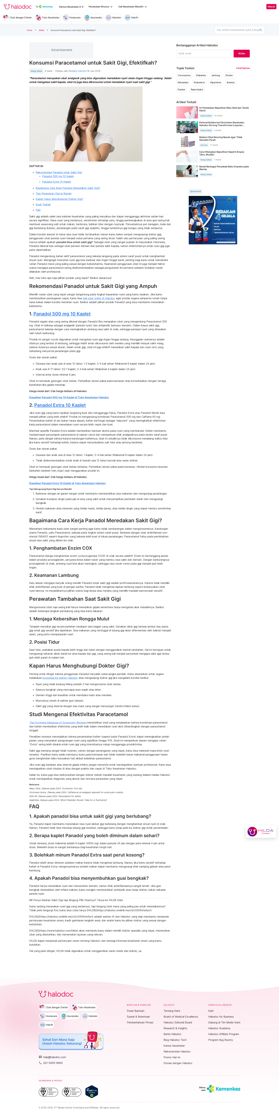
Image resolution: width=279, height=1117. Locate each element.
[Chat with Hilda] (261, 832)
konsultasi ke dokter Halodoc (60, 677)
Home (29, 30)
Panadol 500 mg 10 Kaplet (58, 176)
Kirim (241, 53)
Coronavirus (184, 75)
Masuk (271, 6)
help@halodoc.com (52, 1057)
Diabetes (201, 75)
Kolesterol (199, 82)
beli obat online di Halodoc (99, 298)
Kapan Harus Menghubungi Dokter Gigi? (59, 199)
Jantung (215, 75)
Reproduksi (197, 89)
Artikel (41, 30)
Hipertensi (215, 82)
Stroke (229, 75)
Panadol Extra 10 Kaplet (56, 181)
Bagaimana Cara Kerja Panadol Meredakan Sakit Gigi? (68, 188)
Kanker (181, 89)
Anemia (230, 82)
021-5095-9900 (51, 1063)
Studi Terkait (43, 204)
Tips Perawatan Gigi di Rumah (54, 193)
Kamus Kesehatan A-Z (71, 6)
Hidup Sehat (36, 71)
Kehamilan (183, 82)
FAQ (38, 210)
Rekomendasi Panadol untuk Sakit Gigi (59, 172)
